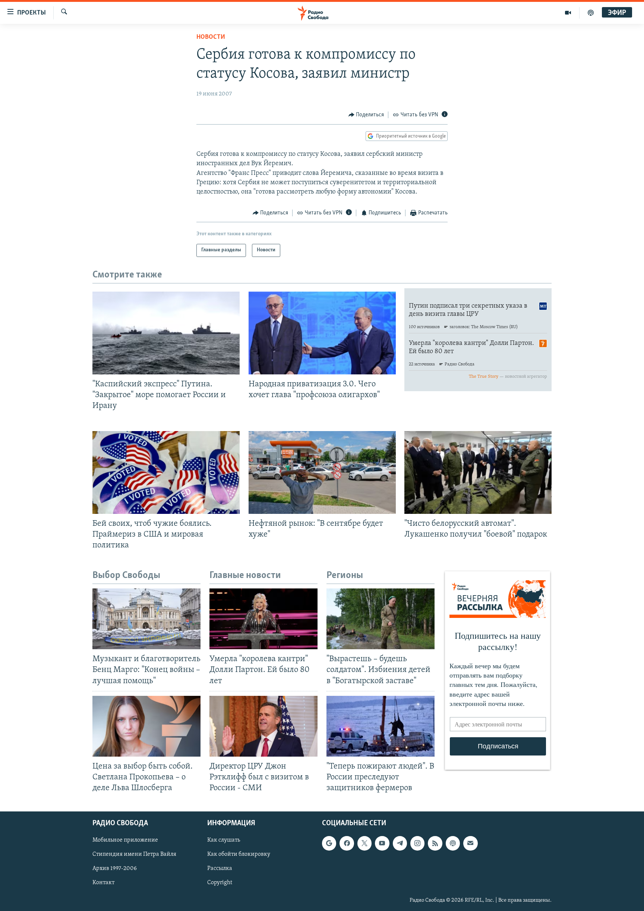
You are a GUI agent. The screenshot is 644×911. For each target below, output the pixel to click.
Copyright (219, 883)
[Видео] (568, 12)
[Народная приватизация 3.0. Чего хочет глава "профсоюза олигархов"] (322, 333)
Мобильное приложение (125, 841)
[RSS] (435, 843)
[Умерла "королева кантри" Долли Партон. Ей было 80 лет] (263, 618)
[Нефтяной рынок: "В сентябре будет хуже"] (322, 472)
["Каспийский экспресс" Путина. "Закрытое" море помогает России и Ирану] (166, 333)
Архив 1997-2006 (114, 869)
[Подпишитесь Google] (329, 843)
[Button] (366, 115)
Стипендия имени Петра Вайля (134, 855)
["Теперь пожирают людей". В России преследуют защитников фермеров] (380, 726)
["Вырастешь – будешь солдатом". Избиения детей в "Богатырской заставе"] (380, 618)
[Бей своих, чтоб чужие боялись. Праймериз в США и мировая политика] (166, 472)
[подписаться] (470, 843)
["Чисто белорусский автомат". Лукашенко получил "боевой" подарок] (478, 472)
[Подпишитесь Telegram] (400, 843)
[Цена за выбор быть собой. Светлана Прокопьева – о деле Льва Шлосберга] (146, 726)
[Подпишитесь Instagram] (417, 843)
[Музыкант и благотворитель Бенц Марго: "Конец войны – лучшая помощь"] (146, 618)
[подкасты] (591, 12)
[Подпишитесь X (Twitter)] (364, 843)
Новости (210, 37)
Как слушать (223, 841)
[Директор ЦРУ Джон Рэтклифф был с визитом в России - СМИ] (263, 726)
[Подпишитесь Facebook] (347, 843)
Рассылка (219, 869)
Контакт (103, 883)
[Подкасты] (453, 843)
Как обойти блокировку (238, 855)
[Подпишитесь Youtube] (382, 843)
